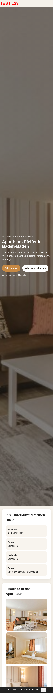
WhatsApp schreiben (35, 268)
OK (43, 690)
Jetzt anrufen (11, 268)
